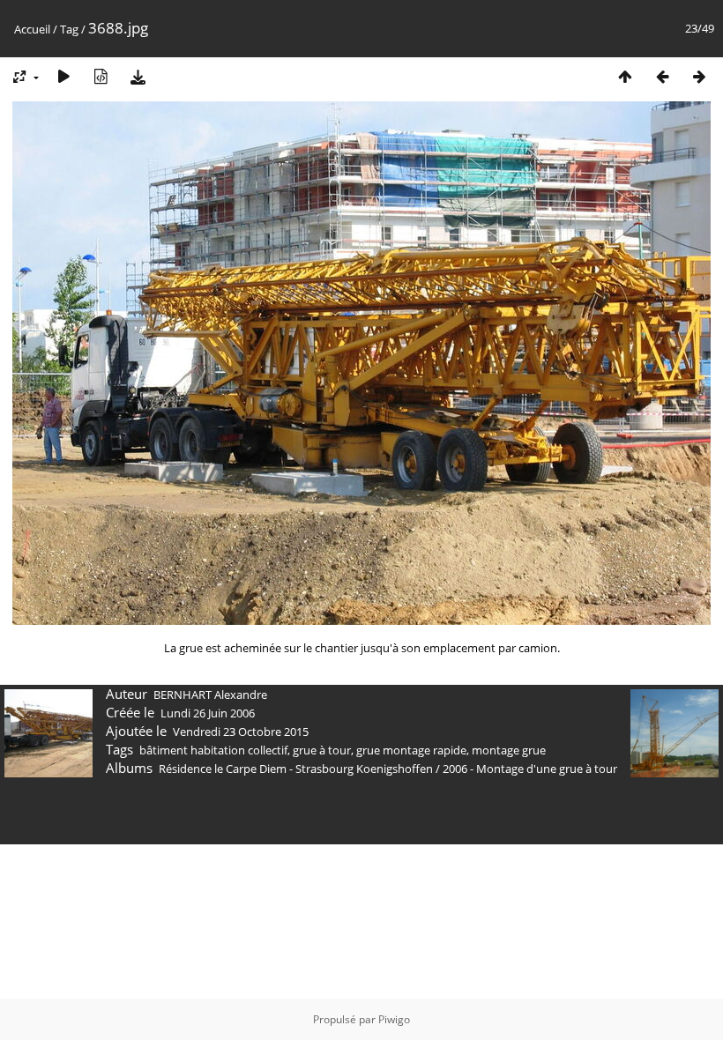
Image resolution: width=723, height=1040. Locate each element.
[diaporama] (63, 76)
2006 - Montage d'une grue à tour (530, 768)
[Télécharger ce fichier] (137, 76)
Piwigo (394, 1019)
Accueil (32, 29)
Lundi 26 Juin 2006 (207, 713)
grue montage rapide (411, 750)
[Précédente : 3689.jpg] (662, 76)
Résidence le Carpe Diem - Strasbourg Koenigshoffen (296, 768)
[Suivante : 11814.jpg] (699, 76)
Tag (69, 29)
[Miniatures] (625, 76)
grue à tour (322, 750)
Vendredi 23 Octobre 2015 (241, 731)
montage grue (509, 750)
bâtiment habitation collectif (213, 750)
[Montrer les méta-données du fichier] (100, 76)
